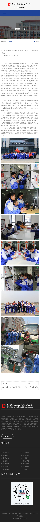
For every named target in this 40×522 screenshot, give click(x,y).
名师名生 (26, 458)
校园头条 (6, 458)
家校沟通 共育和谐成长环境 (11, 387)
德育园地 (6, 464)
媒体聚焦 (26, 467)
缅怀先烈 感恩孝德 (31, 387)
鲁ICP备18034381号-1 (20, 519)
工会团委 (26, 452)
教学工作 (6, 467)
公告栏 (25, 469)
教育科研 (6, 469)
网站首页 (4, 42)
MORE (7, 436)
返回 (37, 42)
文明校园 (26, 464)
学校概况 (6, 455)
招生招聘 (26, 461)
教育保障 (26, 455)
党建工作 (6, 461)
